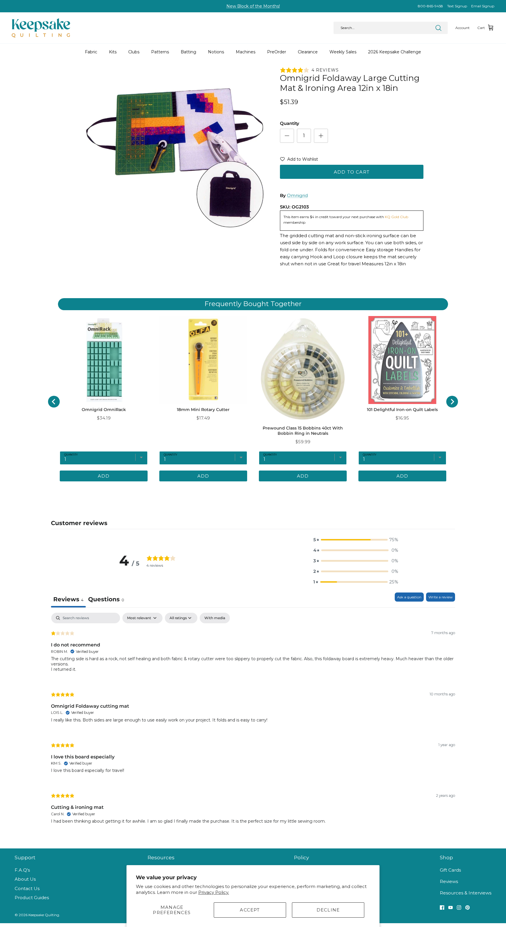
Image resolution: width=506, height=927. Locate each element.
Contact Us (27, 888)
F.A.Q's (22, 870)
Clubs (133, 52)
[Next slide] (452, 402)
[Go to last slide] (54, 402)
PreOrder (276, 52)
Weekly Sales (342, 52)
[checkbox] (215, 618)
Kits (113, 52)
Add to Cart (352, 172)
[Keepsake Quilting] (41, 28)
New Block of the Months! (253, 6)
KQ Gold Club (396, 217)
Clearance (308, 52)
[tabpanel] (253, 723)
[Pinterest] (467, 907)
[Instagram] (459, 907)
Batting (188, 52)
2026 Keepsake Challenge (394, 52)
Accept (250, 910)
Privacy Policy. (213, 892)
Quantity (289, 123)
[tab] (228, 490)
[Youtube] (450, 907)
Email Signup (482, 6)
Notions (216, 52)
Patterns (160, 52)
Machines (245, 52)
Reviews (449, 881)
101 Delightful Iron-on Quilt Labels (402, 409)
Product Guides (32, 897)
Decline (328, 910)
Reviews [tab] (68, 599)
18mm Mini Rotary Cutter (203, 409)
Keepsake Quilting (43, 915)
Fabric (91, 52)
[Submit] (438, 27)
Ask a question (409, 597)
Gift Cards (450, 870)
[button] (299, 160)
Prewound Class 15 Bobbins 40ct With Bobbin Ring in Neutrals (303, 430)
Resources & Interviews (465, 893)
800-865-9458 (430, 6)
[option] (175, 158)
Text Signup (457, 6)
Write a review (440, 597)
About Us (25, 879)
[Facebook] (442, 907)
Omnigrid (297, 195)
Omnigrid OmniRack (104, 409)
